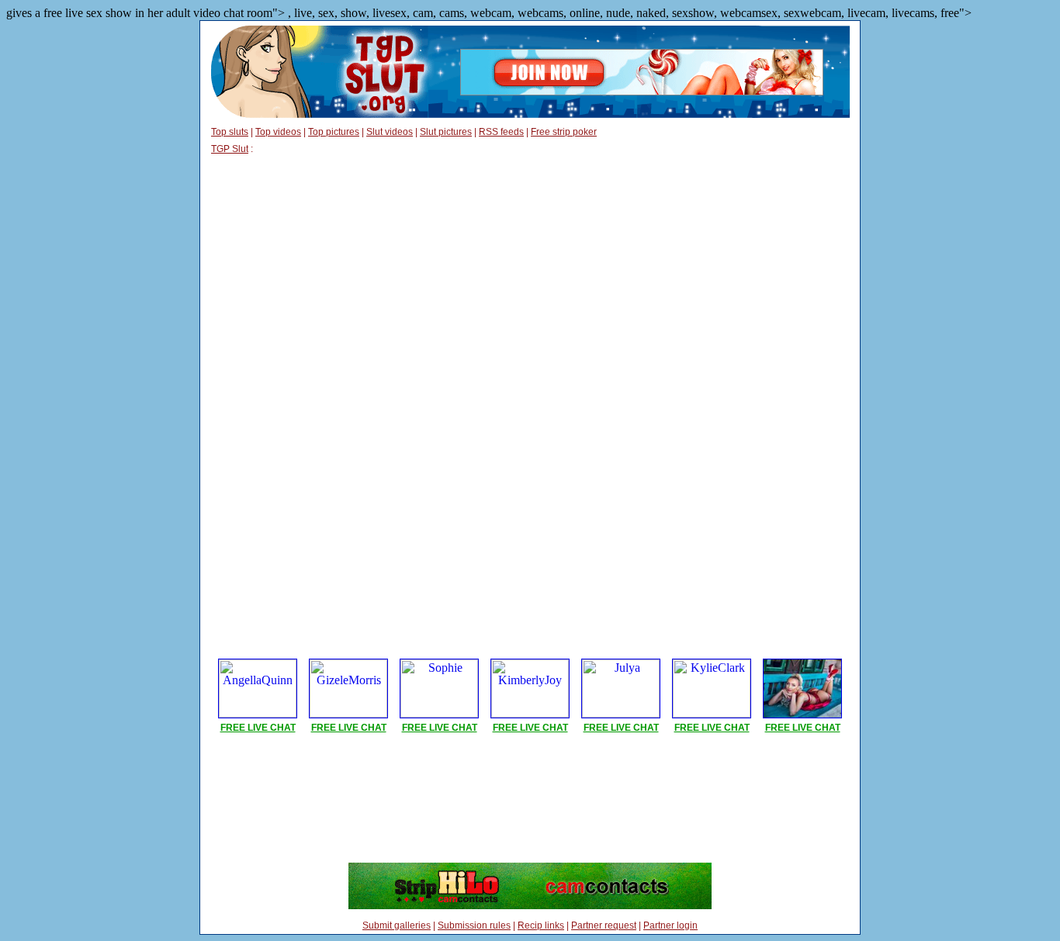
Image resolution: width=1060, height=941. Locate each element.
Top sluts (229, 131)
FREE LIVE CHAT (258, 727)
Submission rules (474, 925)
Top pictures (333, 131)
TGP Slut (229, 149)
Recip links (541, 925)
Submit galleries (396, 925)
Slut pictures (446, 131)
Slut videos (389, 131)
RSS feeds (501, 131)
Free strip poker (564, 131)
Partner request (603, 925)
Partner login (670, 925)
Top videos (278, 131)
